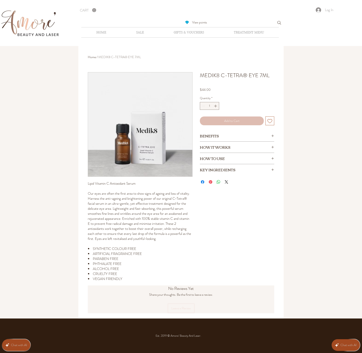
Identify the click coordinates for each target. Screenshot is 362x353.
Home (92, 57)
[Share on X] (226, 181)
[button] (88, 10)
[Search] (279, 22)
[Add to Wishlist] (269, 120)
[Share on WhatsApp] (218, 181)
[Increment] (215, 106)
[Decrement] (203, 106)
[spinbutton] (209, 106)
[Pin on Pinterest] (210, 181)
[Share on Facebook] (202, 181)
